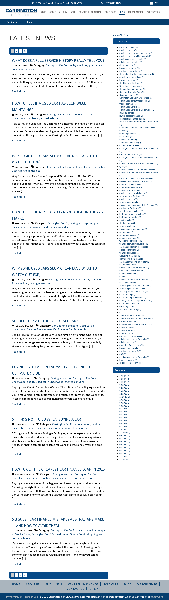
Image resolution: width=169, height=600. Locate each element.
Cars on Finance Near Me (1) (132, 89)
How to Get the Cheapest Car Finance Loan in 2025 (58, 469)
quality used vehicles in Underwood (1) (136, 110)
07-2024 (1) (124, 438)
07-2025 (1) (124, 409)
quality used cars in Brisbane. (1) (134, 268)
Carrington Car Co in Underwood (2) (135, 98)
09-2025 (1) (124, 403)
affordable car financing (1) (131, 315)
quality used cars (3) (128, 199)
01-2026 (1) (124, 391)
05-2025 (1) (124, 415)
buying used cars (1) (128, 348)
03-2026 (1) (124, 385)
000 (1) (122, 354)
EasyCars (157, 596)
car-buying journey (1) (129, 283)
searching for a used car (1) (131, 77)
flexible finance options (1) (131, 211)
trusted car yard (74, 381)
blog (122, 12)
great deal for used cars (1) (131, 345)
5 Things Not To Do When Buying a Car (46, 419)
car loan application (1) (129, 235)
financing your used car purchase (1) (135, 286)
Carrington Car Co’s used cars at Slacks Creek (58, 534)
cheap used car (32, 170)
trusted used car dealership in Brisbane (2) (138, 205)
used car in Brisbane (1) (130, 208)
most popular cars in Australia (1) (134, 357)
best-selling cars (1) (128, 360)
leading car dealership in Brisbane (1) (136, 300)
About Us (54, 12)
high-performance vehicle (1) (132, 187)
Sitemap (96, 588)
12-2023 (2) (124, 456)
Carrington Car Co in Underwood (71, 424)
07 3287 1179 (113, 3)
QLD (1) (123, 166)
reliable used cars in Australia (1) (134, 339)
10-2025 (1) (124, 400)
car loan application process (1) (133, 247)
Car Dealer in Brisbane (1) (131, 83)
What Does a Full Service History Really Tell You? (58, 60)
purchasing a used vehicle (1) (132, 59)
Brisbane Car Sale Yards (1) (132, 92)
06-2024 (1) (124, 441)
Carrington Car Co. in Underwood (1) (136, 178)
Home (43, 12)
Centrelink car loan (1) (129, 274)
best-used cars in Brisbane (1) (132, 271)
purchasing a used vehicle (42, 118)
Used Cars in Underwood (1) (132, 86)
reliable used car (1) (128, 342)
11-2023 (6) (124, 459)
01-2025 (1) (124, 427)
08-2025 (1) (124, 406)
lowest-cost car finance (26, 477)
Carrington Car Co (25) (129, 47)
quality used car (77, 65)
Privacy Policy (14, 596)
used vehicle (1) (126, 220)
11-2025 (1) (124, 397)
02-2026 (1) (124, 388)
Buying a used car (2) (129, 95)
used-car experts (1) (128, 330)
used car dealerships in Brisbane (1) (135, 280)
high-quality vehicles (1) (130, 217)
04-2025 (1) (124, 418)
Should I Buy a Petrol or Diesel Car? (45, 320)
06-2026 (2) (124, 379)
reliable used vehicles (82, 166)
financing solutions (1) (129, 253)
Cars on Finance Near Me (42, 329)
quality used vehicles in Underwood (49, 427)
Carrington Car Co (16, 22)
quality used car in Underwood (45, 381)
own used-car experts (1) (130, 336)
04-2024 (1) (124, 447)
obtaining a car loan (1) (129, 306)
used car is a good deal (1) (131, 71)
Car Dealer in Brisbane (65, 325)
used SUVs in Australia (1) (131, 184)
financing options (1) (128, 202)
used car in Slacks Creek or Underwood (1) (138, 163)
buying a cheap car (81, 223)
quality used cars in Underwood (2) (135, 56)
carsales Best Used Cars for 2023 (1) (135, 324)
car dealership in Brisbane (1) (132, 297)
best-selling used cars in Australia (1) (135, 181)
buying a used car (40, 283)
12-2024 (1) (124, 430)
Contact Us (153, 12)
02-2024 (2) (124, 453)
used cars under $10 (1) (130, 351)
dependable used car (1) (130, 154)
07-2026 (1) (124, 376)
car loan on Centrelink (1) (130, 303)
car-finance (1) (126, 137)
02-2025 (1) (124, 424)
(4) (120, 312)
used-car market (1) (128, 327)
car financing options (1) (130, 265)
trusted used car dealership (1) (133, 229)
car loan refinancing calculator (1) (134, 262)
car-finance (25, 537)
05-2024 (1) (124, 444)
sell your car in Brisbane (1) (131, 196)
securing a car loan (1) (129, 238)
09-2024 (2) (124, 435)
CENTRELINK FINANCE (90, 12)
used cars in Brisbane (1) (130, 190)
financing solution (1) (128, 226)
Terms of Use (31, 596)
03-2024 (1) (124, 450)
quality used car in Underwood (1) (134, 101)
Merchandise (136, 12)
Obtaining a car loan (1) (130, 256)
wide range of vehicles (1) (131, 241)
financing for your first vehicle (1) (134, 244)
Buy (65, 12)
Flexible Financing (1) (129, 250)
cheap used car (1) (127, 65)
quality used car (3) (128, 50)
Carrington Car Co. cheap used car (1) (136, 74)
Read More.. (19, 91)
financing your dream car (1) (132, 289)
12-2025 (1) (124, 394)
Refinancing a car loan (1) (131, 259)
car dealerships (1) (127, 294)
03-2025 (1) (124, 421)
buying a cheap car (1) (129, 68)
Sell (72, 12)
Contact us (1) (125, 277)
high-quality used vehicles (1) (132, 214)
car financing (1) (126, 232)
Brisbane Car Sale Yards (72, 329)
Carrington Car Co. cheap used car (69, 279)
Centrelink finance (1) (129, 145)
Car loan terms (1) (127, 223)
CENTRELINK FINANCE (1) (131, 363)
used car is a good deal (55, 226)
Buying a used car (61, 378)
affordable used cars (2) (130, 143)
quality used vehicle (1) (129, 107)
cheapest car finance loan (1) (132, 119)
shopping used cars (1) (129, 134)
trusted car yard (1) (127, 104)
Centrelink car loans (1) (129, 321)
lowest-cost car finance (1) (131, 116)
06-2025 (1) (124, 412)
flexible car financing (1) (130, 309)
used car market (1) (128, 140)
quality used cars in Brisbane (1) (133, 193)
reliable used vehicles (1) (130, 62)
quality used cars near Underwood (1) (136, 53)
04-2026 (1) (124, 382)
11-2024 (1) (124, 433)
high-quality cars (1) (128, 333)
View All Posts (121, 34)
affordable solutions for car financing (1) (137, 318)
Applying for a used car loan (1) (133, 291)
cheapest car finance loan (77, 477)
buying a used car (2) (128, 80)
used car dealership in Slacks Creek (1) (137, 169)
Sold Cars (110, 12)
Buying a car (79, 427)
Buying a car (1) (126, 113)
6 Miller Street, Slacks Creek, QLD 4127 (58, 3)
